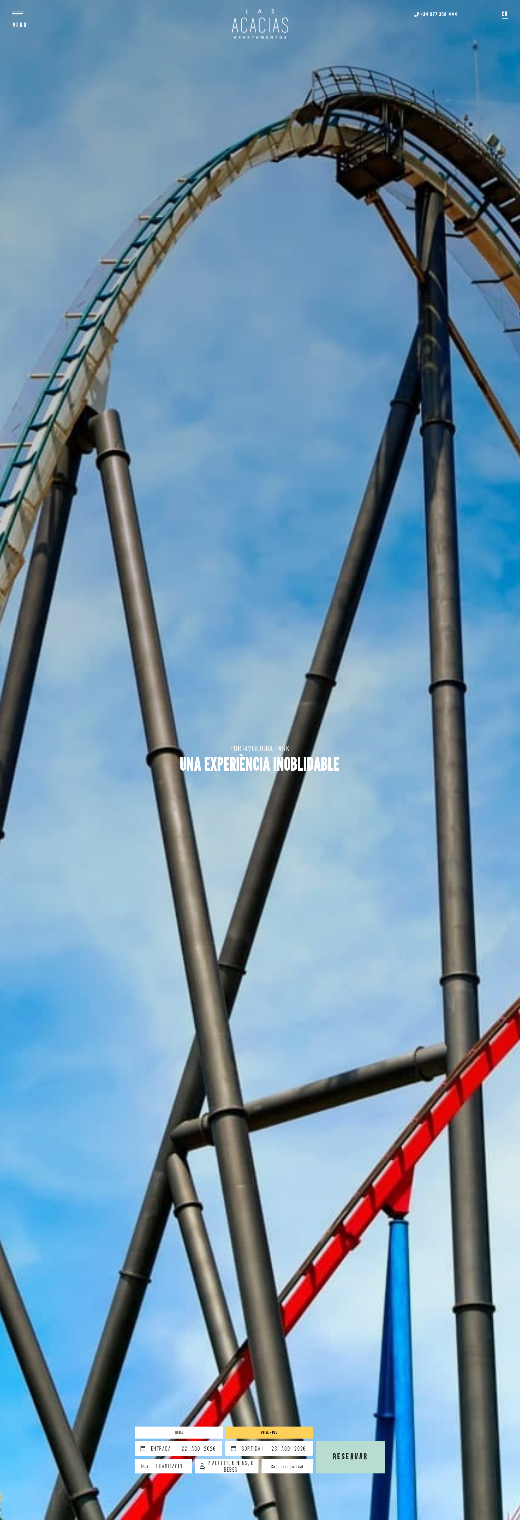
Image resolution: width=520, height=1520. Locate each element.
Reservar (350, 1457)
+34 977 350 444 (438, 15)
